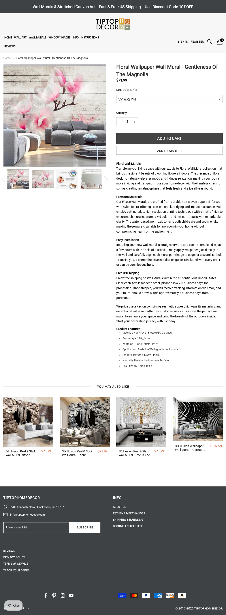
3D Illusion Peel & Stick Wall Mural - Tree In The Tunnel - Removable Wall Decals (135, 453)
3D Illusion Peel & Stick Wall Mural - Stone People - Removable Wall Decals (78, 453)
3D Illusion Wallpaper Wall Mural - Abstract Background (189, 448)
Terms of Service (15, 563)
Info (76, 37)
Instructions (90, 37)
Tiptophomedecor (208, 608)
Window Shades (59, 37)
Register (197, 41)
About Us (119, 507)
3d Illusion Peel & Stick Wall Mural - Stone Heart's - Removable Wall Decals (22, 453)
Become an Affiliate (128, 526)
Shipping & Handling (128, 519)
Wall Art (20, 37)
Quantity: (121, 112)
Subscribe (85, 527)
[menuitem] (8, 37)
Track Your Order (16, 570)
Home (8, 37)
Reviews (9, 46)
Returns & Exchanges (129, 513)
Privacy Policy (14, 557)
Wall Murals (37, 37)
